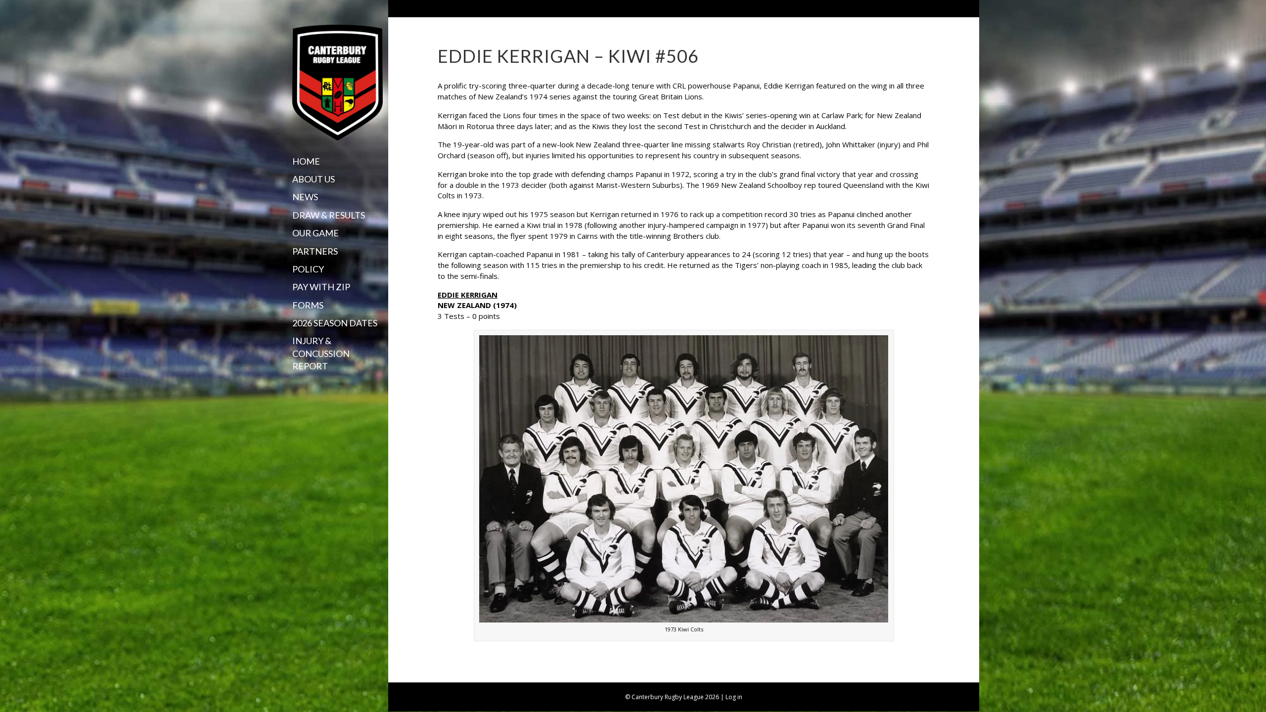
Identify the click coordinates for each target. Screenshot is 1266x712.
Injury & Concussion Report (321, 353)
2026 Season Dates (334, 322)
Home (306, 161)
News (305, 196)
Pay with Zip (321, 286)
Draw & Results (328, 215)
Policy (308, 269)
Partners (315, 251)
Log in (733, 697)
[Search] (296, 385)
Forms (307, 305)
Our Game (315, 232)
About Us (313, 179)
